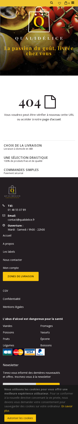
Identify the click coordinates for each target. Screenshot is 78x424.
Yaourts (45, 332)
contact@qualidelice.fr (21, 219)
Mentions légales (13, 307)
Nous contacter (12, 260)
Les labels (9, 251)
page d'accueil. (51, 119)
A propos (8, 243)
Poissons (8, 332)
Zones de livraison (21, 276)
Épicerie (45, 339)
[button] (60, 3)
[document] (39, 404)
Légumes (8, 345)
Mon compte (11, 268)
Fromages (46, 326)
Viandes (7, 326)
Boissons (46, 345)
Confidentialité (11, 299)
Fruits (6, 339)
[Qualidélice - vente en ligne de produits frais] (39, 23)
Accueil (7, 235)
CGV (5, 290)
